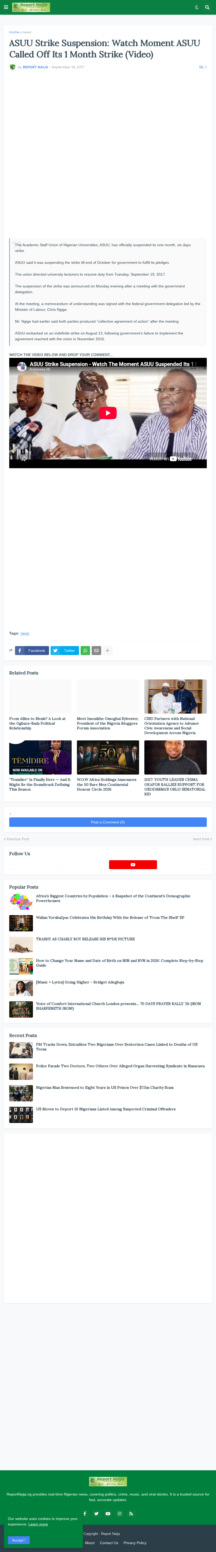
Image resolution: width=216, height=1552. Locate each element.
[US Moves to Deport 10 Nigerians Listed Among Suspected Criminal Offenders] (21, 1115)
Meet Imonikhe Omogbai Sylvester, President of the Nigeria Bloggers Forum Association (108, 723)
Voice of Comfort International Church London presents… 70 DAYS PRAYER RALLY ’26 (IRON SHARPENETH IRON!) (118, 1006)
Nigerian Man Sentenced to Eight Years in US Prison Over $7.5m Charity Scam (105, 1087)
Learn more (38, 1524)
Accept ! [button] (19, 1540)
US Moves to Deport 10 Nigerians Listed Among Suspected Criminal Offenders (106, 1109)
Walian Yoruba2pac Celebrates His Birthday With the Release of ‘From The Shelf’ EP (110, 917)
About (90, 1543)
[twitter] (96, 1513)
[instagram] (119, 1513)
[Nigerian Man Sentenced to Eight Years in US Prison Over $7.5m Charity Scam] (21, 1093)
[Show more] (107, 650)
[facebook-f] (84, 1513)
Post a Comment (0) (108, 822)
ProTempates (131, 1534)
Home (14, 32)
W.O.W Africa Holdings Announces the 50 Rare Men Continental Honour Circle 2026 (106, 784)
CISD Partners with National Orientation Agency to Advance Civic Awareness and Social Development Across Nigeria (171, 725)
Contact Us (109, 1543)
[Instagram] (183, 864)
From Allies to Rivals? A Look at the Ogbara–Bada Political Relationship (37, 723)
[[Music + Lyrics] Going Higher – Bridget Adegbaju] (21, 988)
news (26, 32)
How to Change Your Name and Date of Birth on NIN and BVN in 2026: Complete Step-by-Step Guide (119, 963)
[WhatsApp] (85, 650)
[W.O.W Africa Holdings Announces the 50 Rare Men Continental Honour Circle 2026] (108, 757)
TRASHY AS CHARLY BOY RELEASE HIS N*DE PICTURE (85, 939)
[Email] (96, 650)
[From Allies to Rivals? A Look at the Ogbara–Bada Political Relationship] (40, 696)
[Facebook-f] (33, 864)
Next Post (201, 839)
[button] (6, 7)
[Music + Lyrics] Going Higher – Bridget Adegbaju (80, 982)
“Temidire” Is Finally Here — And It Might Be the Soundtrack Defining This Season (40, 784)
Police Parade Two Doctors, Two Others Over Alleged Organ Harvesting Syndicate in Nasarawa (120, 1066)
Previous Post (18, 839)
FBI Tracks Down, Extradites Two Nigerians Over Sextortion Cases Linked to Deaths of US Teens (117, 1046)
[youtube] (133, 864)
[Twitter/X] (83, 864)
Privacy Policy (135, 1543)
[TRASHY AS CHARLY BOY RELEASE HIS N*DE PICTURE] (21, 945)
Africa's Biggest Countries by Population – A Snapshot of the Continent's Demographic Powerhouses (113, 898)
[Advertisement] (108, 157)
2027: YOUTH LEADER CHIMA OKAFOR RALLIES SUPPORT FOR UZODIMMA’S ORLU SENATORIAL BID (174, 786)
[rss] (131, 1513)
